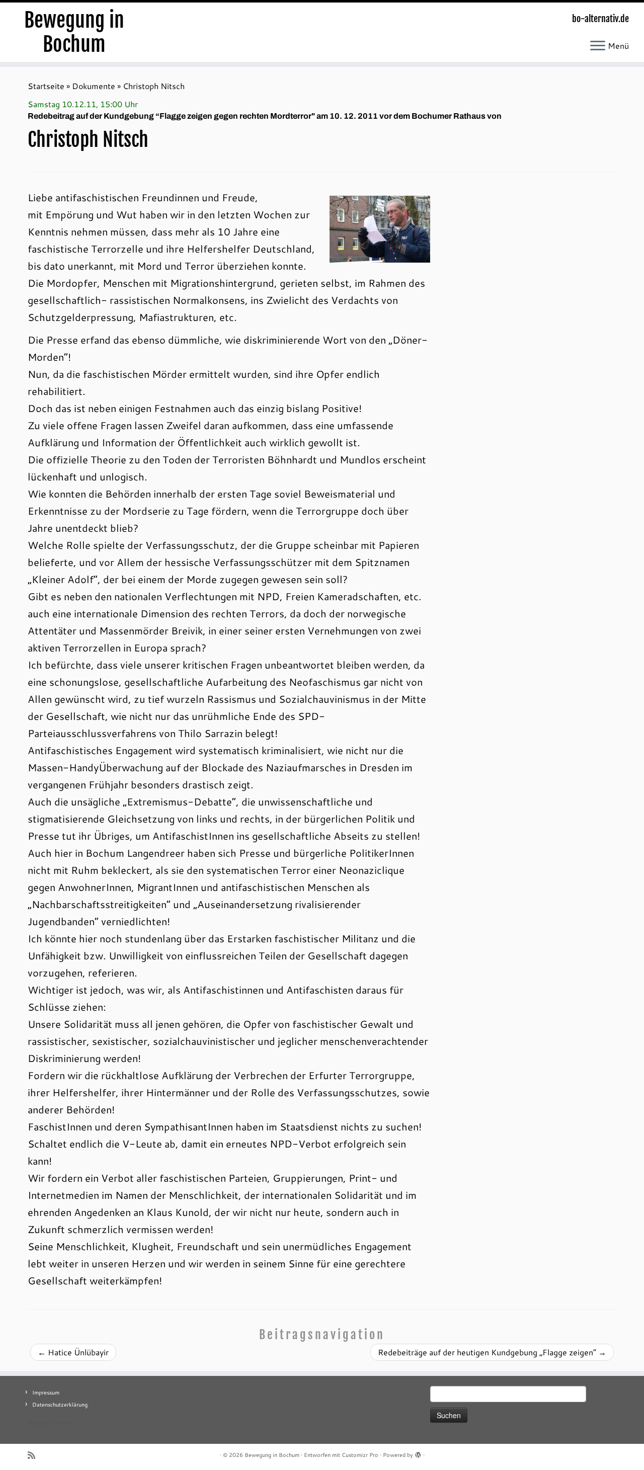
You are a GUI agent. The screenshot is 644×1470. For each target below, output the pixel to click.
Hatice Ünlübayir (73, 1352)
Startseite (46, 86)
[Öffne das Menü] (597, 46)
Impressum (45, 1393)
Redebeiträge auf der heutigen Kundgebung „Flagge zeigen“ (492, 1352)
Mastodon (40, 1423)
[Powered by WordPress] (418, 1452)
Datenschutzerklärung (60, 1405)
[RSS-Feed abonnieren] (35, 1455)
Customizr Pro (360, 1455)
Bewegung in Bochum (74, 32)
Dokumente (93, 86)
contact (64, 1423)
